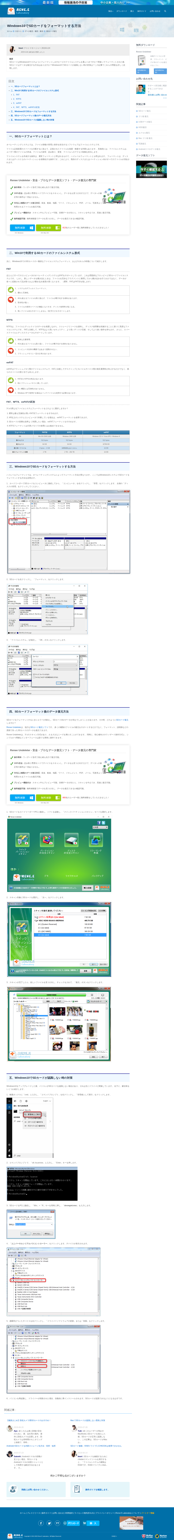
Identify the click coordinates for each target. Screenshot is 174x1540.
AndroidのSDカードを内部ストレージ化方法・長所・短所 (31, 1446)
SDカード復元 (122, 720)
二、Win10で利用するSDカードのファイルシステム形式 (35, 91)
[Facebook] (41, 1523)
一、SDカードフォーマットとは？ (25, 86)
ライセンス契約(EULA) (84, 1513)
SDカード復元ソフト (39, 727)
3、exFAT (17, 103)
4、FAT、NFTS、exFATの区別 (26, 107)
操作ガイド (46, 1513)
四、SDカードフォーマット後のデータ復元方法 (31, 116)
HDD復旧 (142, 127)
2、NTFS (17, 99)
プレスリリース (33, 1513)
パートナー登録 (147, 1513)
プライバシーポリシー (104, 1513)
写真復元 (142, 144)
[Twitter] (49, 1523)
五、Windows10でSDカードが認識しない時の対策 (32, 120)
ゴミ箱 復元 (143, 116)
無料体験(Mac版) (159, 71)
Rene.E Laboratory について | (128, 1513)
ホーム (23, 1513)
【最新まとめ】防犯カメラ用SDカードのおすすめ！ (29, 1420)
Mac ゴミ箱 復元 (145, 138)
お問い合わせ (58, 1513)
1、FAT (16, 95)
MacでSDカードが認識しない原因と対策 (87, 1420)
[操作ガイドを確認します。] (97, 1485)
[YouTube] (57, 1523)
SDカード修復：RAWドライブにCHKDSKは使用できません (96, 1446)
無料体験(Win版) (141, 71)
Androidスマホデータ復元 (149, 149)
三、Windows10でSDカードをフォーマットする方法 (33, 111)
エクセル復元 (144, 133)
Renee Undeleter (14, 727)
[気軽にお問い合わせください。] (35, 1485)
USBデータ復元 (145, 122)
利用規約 (69, 1513)
